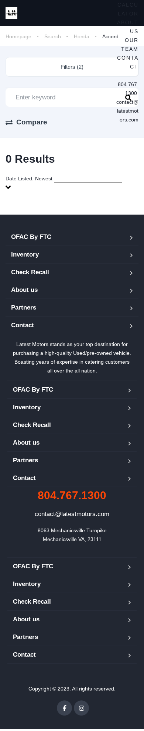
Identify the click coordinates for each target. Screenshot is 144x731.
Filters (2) (72, 67)
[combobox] (72, 183)
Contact (22, 325)
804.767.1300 (72, 495)
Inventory (25, 254)
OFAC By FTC (31, 236)
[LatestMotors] (11, 13)
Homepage (18, 36)
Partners (23, 307)
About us (24, 289)
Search (52, 36)
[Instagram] (81, 708)
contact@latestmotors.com (127, 111)
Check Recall (30, 272)
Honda (81, 36)
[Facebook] (64, 708)
